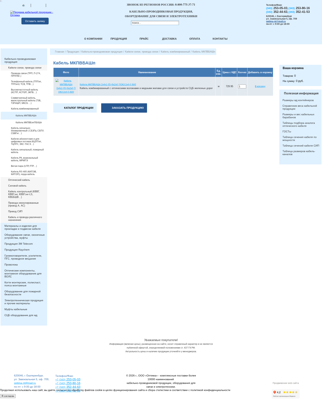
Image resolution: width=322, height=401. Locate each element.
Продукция (119, 38)
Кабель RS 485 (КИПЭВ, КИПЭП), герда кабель (24, 173)
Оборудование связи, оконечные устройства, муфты (24, 236)
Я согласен (7, 396)
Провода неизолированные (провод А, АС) (23, 204)
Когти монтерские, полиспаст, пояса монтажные (22, 284)
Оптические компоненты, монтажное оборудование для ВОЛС (23, 273)
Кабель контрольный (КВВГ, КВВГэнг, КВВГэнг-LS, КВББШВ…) (24, 194)
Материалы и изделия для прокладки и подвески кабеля (22, 227)
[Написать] (53, 5)
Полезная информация (301, 93)
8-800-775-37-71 (185, 4)
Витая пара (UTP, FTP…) (24, 166)
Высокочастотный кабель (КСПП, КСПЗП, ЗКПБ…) (24, 91)
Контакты (220, 38)
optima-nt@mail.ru (276, 21)
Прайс (144, 38)
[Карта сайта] (38, 5)
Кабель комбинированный (25, 108)
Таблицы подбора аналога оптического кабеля (298, 124)
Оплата (194, 38)
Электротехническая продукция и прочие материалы (23, 302)
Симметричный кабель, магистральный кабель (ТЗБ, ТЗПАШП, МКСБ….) (26, 100)
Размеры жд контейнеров (298, 100)
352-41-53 (72, 390)
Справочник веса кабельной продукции (299, 107)
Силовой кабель (17, 185)
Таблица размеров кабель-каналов (298, 153)
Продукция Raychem (17, 249)
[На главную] (23, 5)
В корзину (260, 86)
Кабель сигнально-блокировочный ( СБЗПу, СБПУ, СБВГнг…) (27, 131)
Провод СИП (15, 211)
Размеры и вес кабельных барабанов (298, 116)
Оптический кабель (19, 180)
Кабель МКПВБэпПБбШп (29, 122)
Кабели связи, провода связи (24, 67)
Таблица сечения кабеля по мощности (299, 138)
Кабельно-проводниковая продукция (20, 60)
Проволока (11, 264)
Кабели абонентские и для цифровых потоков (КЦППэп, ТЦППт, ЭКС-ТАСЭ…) (26, 141)
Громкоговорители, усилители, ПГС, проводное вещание (23, 257)
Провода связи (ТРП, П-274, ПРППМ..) (26, 74)
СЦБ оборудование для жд (20, 315)
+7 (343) (60, 390)
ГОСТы (286, 131)
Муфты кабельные (15, 309)
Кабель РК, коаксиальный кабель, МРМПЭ (24, 159)
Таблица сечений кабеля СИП (300, 145)
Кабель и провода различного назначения (25, 218)
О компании (93, 38)
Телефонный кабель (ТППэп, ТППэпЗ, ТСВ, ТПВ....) (26, 82)
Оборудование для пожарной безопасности (22, 293)
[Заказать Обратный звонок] (300, 56)
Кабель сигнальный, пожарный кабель (27, 151)
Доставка (169, 38)
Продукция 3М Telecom (18, 243)
